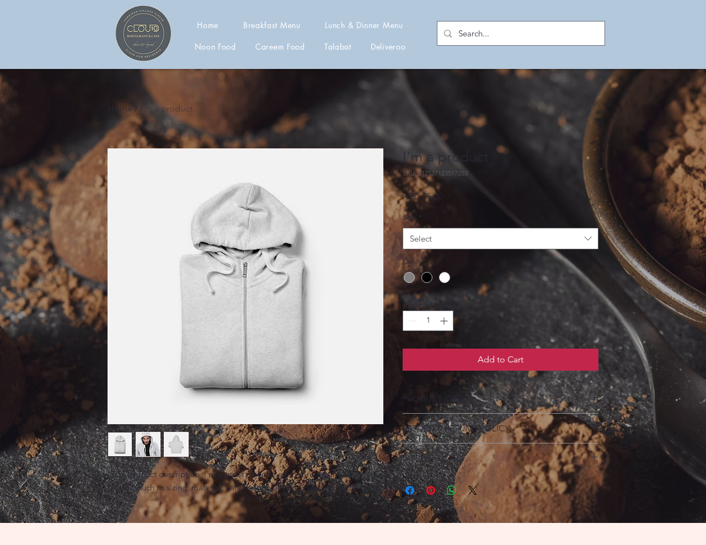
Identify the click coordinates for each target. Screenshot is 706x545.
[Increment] (445, 320)
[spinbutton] (428, 320)
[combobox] (500, 238)
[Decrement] (411, 320)
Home (120, 108)
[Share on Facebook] (409, 490)
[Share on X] (472, 490)
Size (412, 217)
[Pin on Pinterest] (430, 490)
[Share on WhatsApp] (451, 490)
